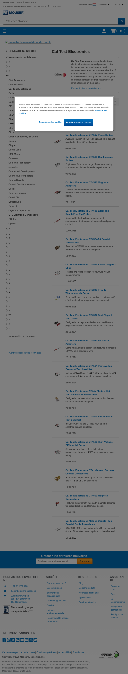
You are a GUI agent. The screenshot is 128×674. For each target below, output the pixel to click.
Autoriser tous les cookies (78, 122)
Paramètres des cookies (50, 122)
